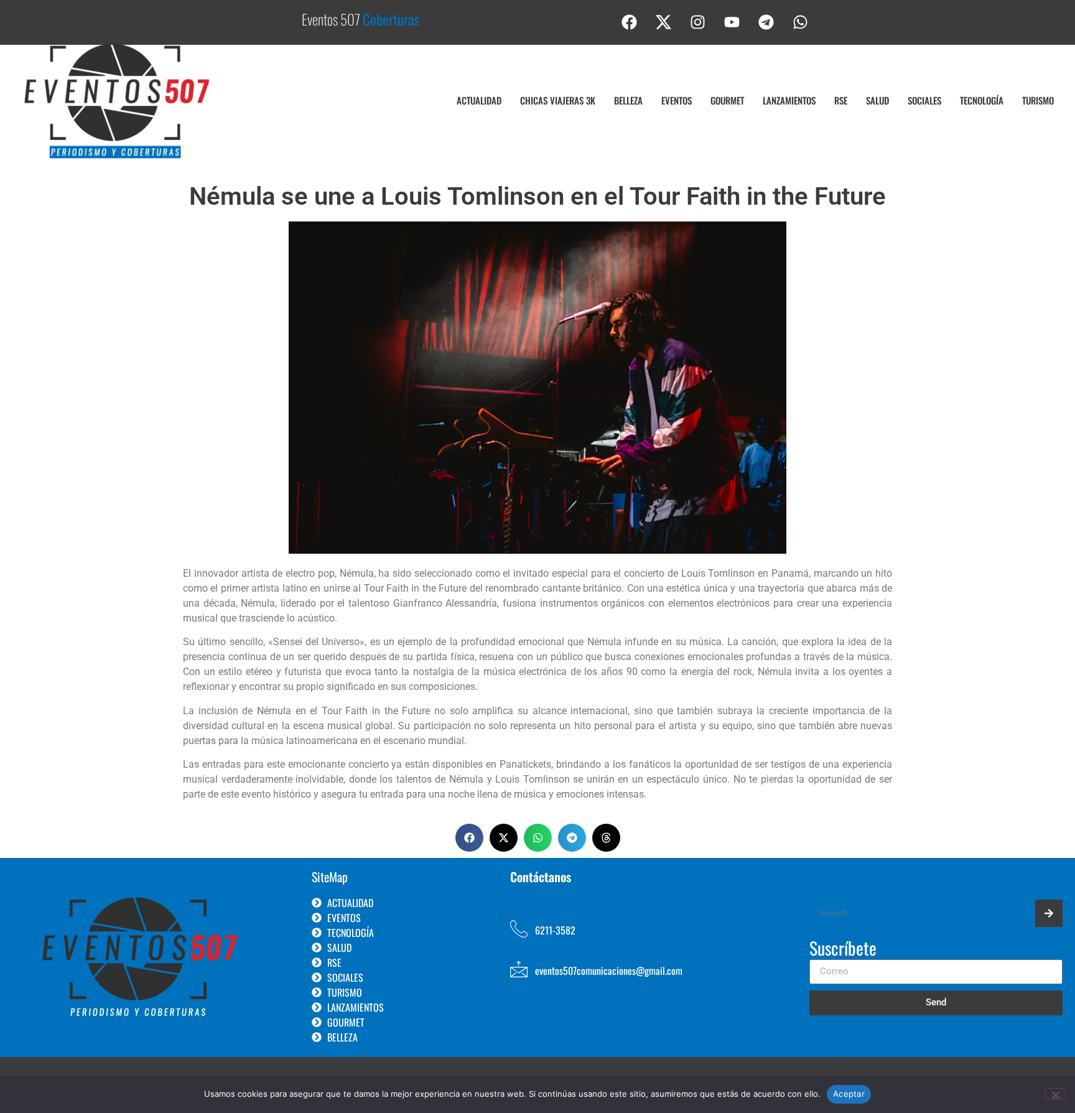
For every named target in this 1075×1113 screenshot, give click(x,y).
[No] (1055, 1093)
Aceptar (849, 1094)
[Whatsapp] (800, 21)
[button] (469, 838)
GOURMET (727, 100)
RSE (840, 100)
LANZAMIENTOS (789, 100)
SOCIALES (924, 100)
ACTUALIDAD (479, 100)
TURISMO (1038, 100)
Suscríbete (843, 949)
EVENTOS (676, 100)
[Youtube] (732, 21)
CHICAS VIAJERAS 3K (557, 100)
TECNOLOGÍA (981, 100)
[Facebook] (629, 21)
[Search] (1049, 913)
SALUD (877, 100)
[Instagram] (698, 21)
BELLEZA (628, 100)
